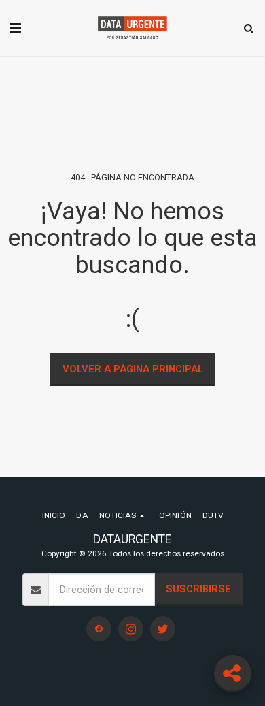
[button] (14, 28)
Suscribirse (198, 589)
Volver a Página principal (133, 369)
